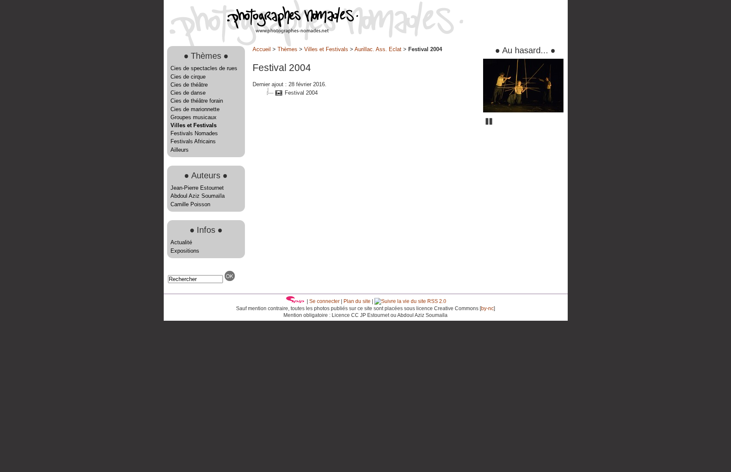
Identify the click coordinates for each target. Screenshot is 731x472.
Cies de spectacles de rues (203, 68)
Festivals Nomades (194, 133)
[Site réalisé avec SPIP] (295, 301)
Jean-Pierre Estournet (197, 188)
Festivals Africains (193, 141)
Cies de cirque (188, 77)
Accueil (262, 49)
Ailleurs (179, 150)
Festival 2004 (301, 93)
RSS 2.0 (436, 301)
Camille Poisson (190, 204)
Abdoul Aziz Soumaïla (197, 196)
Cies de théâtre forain (196, 101)
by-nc (487, 308)
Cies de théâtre (189, 85)
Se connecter (324, 301)
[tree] (365, 93)
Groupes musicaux (193, 117)
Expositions (184, 251)
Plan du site (357, 301)
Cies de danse (188, 93)
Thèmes (287, 49)
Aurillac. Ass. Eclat (378, 49)
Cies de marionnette (195, 109)
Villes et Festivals (193, 125)
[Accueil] (261, 31)
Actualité (181, 242)
